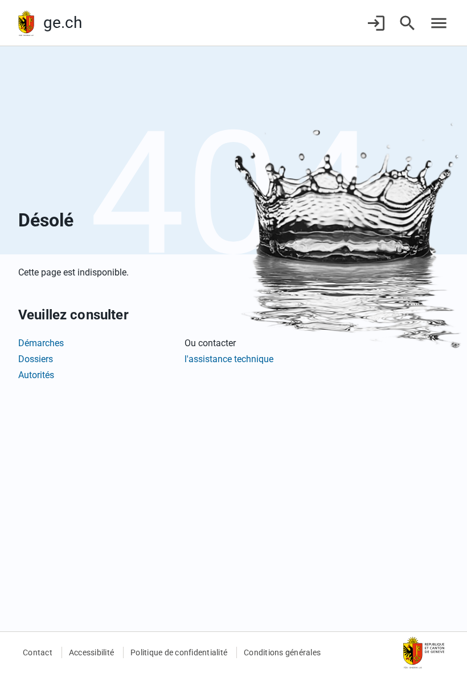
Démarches (41, 343)
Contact (37, 652)
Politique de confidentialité (178, 652)
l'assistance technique (229, 359)
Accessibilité (91, 652)
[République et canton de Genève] (26, 23)
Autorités (36, 375)
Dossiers (35, 359)
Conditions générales (282, 652)
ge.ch (62, 22)
